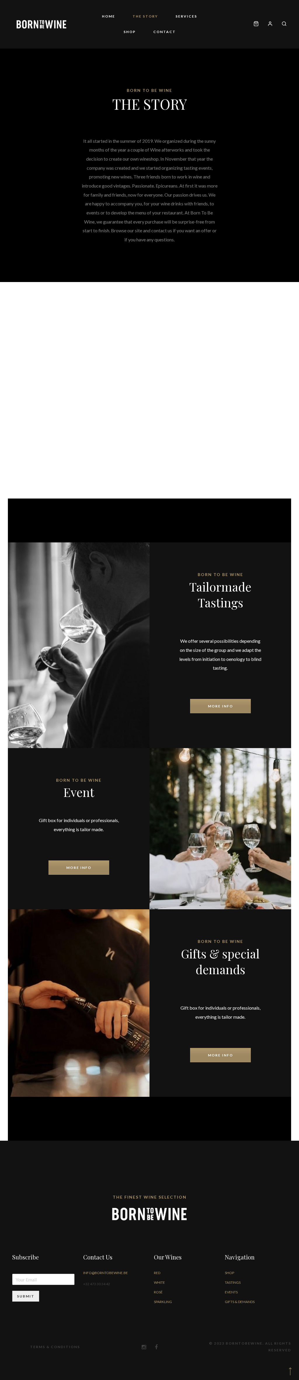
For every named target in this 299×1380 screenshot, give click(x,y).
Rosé (158, 1292)
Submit (25, 1296)
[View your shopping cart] (256, 24)
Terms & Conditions (55, 1347)
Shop (130, 32)
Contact (164, 32)
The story (145, 16)
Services (186, 16)
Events (231, 1292)
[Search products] (282, 24)
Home (108, 16)
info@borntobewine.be (105, 1273)
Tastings (233, 1282)
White (159, 1282)
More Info (220, 706)
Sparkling (163, 1302)
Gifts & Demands (240, 1302)
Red (157, 1273)
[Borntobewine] (41, 24)
